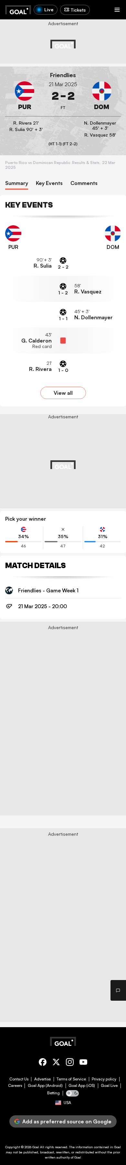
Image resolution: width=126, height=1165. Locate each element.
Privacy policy (104, 1079)
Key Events (49, 183)
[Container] (24, 96)
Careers (15, 1085)
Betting (53, 1093)
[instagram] (70, 1063)
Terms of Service (71, 1079)
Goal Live (109, 1085)
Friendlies (63, 75)
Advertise (42, 1079)
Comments (84, 183)
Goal (35, 1147)
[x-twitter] (56, 1063)
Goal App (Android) (45, 1085)
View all (63, 393)
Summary (16, 183)
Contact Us (18, 1079)
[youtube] (83, 1063)
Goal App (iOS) (81, 1085)
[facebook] (42, 1063)
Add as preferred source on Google (66, 1121)
